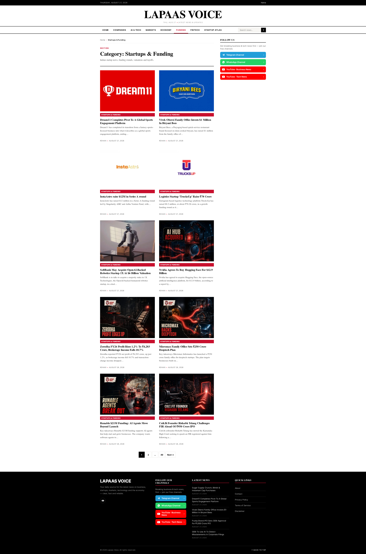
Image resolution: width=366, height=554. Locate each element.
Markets (151, 30)
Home (263, 3)
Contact (238, 494)
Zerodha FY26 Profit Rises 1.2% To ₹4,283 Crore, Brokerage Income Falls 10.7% (125, 348)
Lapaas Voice (183, 14)
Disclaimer (239, 511)
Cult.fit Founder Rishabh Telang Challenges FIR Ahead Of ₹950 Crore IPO (184, 424)
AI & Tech (136, 30)
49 (162, 455)
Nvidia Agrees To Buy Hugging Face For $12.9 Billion (186, 271)
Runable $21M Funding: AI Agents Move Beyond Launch (124, 424)
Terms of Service (243, 505)
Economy (166, 30)
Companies (119, 30)
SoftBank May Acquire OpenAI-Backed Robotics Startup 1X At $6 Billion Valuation (125, 271)
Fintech (195, 30)
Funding (181, 30)
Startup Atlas (213, 30)
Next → (170, 455)
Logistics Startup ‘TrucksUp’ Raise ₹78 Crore (185, 196)
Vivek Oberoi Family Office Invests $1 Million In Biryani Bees (185, 121)
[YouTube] (103, 500)
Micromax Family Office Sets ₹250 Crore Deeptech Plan (182, 348)
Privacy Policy (241, 500)
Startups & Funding (111, 115)
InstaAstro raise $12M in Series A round (123, 196)
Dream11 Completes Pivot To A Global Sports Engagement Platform (126, 121)
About (237, 488)
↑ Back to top (258, 550)
